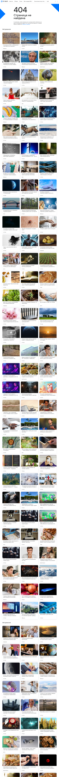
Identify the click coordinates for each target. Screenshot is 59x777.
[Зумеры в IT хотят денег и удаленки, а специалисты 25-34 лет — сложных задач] (11, 371)
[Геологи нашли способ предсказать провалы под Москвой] (11, 353)
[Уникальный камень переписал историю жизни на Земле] (48, 744)
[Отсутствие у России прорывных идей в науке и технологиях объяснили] (48, 114)
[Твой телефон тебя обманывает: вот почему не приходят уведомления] (11, 573)
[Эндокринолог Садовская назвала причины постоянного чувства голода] (48, 408)
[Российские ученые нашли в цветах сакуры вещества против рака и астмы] (11, 316)
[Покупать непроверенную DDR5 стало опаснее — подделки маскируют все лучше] (11, 463)
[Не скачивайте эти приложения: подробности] (11, 426)
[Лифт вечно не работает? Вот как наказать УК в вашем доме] (11, 684)
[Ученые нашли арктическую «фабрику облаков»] (48, 573)
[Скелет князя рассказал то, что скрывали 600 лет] (29, 77)
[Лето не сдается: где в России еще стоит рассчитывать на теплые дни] (48, 316)
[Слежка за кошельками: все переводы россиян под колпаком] (48, 665)
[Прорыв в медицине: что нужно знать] (29, 224)
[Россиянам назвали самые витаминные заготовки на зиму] (48, 243)
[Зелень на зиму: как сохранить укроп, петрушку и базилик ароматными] (48, 59)
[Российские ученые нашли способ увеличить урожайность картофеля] (48, 261)
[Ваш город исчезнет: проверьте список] (48, 763)
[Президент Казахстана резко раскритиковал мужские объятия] (29, 59)
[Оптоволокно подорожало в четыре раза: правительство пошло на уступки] (48, 592)
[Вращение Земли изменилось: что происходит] (11, 188)
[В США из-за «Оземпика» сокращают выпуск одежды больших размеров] (11, 169)
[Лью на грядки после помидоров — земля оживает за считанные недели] (29, 445)
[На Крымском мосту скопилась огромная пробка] (11, 206)
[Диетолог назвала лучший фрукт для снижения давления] (11, 298)
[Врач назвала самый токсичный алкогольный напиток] (48, 151)
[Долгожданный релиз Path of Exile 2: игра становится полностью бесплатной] (29, 573)
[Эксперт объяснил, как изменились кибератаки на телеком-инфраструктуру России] (11, 500)
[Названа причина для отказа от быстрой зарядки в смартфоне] (48, 445)
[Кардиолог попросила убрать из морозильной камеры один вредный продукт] (11, 744)
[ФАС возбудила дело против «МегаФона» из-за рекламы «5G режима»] (48, 500)
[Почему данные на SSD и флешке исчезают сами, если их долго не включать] (29, 408)
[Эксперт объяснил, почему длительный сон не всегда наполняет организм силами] (11, 592)
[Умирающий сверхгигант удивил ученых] (29, 41)
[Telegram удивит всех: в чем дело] (48, 224)
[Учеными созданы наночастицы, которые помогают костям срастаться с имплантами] (29, 629)
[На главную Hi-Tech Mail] (5, 1)
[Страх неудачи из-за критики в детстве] (29, 555)
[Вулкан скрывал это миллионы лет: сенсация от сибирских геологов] (29, 353)
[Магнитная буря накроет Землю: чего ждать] (48, 335)
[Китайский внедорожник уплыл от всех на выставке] (29, 665)
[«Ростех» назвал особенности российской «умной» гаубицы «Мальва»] (29, 610)
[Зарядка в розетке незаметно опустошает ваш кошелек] (48, 96)
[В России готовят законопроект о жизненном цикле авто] (11, 537)
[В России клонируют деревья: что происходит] (29, 298)
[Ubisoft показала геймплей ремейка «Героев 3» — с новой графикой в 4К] (11, 482)
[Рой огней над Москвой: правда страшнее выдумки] (11, 77)
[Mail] (2, 1)
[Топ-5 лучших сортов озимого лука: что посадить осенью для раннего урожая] (29, 592)
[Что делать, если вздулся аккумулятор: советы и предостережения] (11, 335)
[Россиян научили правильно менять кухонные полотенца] (29, 169)
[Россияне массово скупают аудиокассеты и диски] (11, 720)
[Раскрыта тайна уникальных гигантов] (48, 77)
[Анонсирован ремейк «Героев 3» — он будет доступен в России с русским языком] (29, 482)
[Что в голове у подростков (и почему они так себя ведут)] (11, 261)
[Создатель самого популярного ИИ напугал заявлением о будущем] (48, 426)
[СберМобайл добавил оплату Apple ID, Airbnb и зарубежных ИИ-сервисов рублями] (48, 629)
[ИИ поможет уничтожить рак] (48, 610)
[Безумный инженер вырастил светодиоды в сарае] (29, 647)
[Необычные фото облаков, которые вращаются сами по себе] (48, 684)
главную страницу (26, 24)
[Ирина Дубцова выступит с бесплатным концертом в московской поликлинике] (11, 665)
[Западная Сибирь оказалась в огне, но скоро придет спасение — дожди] (48, 702)
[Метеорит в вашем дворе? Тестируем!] (11, 445)
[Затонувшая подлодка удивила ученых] (48, 41)
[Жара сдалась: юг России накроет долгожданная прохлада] (29, 188)
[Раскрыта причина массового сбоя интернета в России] (48, 169)
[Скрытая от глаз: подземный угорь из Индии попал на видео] (11, 408)
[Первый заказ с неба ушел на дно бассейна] (29, 426)
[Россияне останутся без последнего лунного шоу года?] (11, 224)
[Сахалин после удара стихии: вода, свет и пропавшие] (11, 702)
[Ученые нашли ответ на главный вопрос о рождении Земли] (29, 335)
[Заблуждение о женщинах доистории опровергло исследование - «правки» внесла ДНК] (11, 151)
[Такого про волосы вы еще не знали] (11, 243)
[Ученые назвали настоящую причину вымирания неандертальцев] (29, 261)
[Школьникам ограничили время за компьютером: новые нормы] (48, 482)
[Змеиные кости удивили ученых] (11, 647)
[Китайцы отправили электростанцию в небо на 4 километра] (48, 188)
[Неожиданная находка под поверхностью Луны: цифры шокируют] (11, 59)
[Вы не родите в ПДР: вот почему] (48, 298)
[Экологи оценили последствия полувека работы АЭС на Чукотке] (29, 206)
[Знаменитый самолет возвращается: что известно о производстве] (29, 114)
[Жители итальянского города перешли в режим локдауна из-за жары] (48, 206)
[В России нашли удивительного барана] (29, 133)
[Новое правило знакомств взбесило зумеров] (11, 96)
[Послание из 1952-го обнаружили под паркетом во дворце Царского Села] (11, 41)
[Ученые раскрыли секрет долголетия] (29, 744)
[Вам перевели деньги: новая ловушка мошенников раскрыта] (11, 133)
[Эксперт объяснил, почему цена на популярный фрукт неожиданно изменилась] (11, 114)
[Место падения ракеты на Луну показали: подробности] (11, 629)
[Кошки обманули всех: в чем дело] (29, 763)
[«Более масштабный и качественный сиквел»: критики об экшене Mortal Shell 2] (29, 390)
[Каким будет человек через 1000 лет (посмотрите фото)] (29, 243)
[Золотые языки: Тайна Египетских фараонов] (11, 280)
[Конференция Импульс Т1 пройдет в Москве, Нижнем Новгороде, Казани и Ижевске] (11, 610)
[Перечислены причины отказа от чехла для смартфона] (48, 463)
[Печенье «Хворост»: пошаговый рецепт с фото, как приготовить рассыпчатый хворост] (48, 280)
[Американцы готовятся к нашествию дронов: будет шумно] (29, 500)
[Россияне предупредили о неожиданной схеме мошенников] (48, 390)
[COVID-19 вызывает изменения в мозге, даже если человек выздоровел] (48, 353)
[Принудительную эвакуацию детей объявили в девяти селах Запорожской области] (29, 684)
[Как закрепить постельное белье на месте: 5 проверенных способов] (29, 96)
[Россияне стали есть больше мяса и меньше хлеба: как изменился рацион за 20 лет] (48, 647)
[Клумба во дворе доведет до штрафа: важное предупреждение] (29, 463)
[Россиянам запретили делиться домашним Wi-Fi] (29, 316)
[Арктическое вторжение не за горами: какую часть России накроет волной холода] (48, 133)
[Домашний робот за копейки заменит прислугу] (11, 518)
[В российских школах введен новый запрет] (29, 518)
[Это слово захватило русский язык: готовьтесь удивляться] (29, 280)
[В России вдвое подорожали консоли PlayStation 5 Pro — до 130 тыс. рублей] (29, 151)
